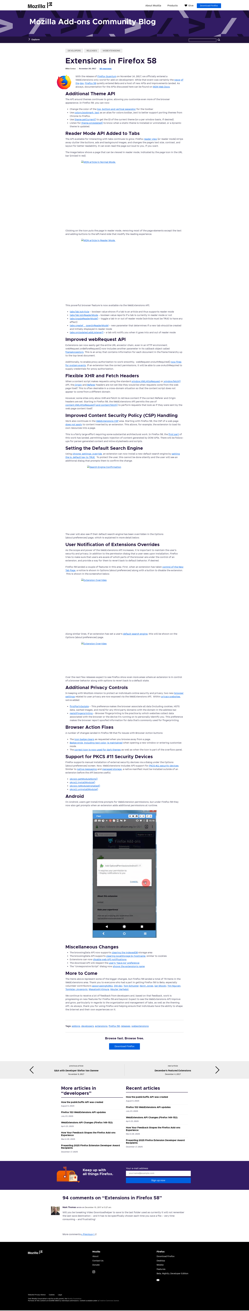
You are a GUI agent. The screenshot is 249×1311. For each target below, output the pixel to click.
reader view (150, 139)
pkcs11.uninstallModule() (84, 789)
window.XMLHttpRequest (145, 381)
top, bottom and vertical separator (116, 109)
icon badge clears (84, 739)
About (95, 1256)
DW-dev (118, 986)
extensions (101, 1026)
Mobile (160, 1265)
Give (190, 5)
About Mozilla (153, 5)
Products (172, 5)
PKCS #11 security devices (164, 765)
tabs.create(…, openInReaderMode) (89, 325)
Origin (78, 384)
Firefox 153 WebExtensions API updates (83, 1112)
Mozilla (40, 5)
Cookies (52, 1295)
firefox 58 (114, 1026)
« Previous (87, 1234)
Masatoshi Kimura (99, 989)
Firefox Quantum (106, 76)
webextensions (111, 50)
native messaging (87, 769)
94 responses (106, 69)
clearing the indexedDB (125, 952)
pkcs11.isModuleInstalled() (85, 786)
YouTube (158, 1280)
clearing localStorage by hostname (125, 956)
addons (76, 1026)
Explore (35, 39)
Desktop (161, 1260)
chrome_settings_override (87, 453)
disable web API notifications (110, 959)
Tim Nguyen (174, 986)
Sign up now (158, 1180)
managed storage (112, 769)
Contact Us (97, 1260)
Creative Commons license (109, 1301)
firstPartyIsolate (79, 706)
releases (92, 50)
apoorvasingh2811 (102, 986)
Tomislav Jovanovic (76, 989)
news (177, 79)
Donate (96, 1265)
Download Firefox (209, 5)
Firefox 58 (90, 83)
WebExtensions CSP (107, 421)
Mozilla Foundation (74, 1299)
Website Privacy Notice (37, 1295)
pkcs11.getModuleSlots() (84, 779)
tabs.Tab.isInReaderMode (84, 315)
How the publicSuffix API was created (82, 1102)
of (182, 79)
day (82, 83)
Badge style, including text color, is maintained (96, 742)
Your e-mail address (137, 1168)
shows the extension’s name (129, 966)
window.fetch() (172, 381)
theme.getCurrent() (85, 119)
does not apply (73, 424)
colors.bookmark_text (86, 112)
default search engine (135, 633)
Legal (60, 1295)
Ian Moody (160, 986)
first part (173, 434)
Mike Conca (70, 69)
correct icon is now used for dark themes (97, 749)
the (77, 83)
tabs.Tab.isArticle (79, 311)
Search (219, 40)
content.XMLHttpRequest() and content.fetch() (91, 405)
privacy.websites (170, 696)
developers (74, 50)
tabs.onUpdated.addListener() (86, 332)
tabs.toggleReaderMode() (84, 318)
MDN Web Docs (161, 86)
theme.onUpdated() (92, 123)
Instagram (93, 1271)
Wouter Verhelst (119, 989)
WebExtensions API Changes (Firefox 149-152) (87, 1122)
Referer (91, 384)
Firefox (161, 1252)
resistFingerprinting (81, 713)
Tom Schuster (131, 986)
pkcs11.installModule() (82, 782)
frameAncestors (74, 352)
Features (161, 1269)
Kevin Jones (146, 986)
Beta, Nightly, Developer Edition (172, 1273)
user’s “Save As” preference (124, 963)
